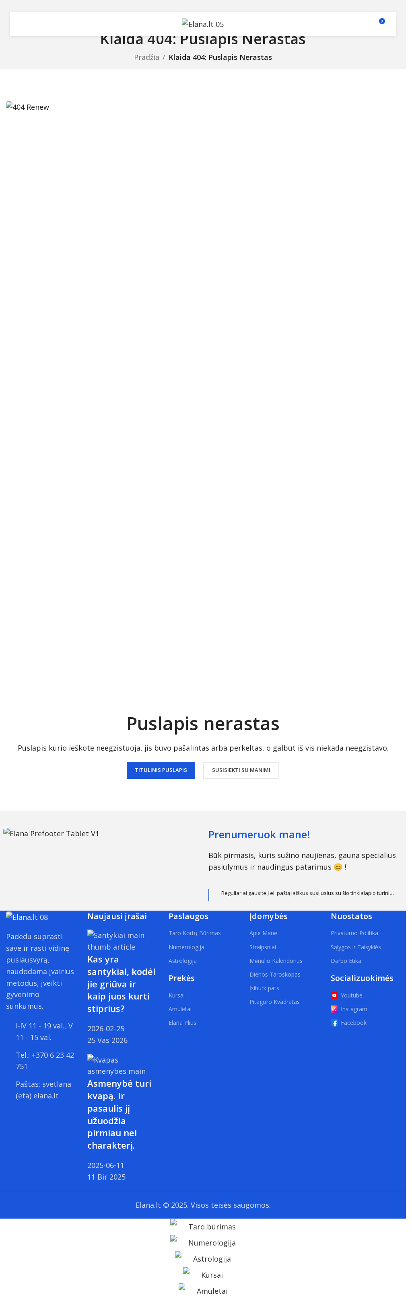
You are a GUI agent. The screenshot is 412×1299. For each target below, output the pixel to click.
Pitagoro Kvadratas (274, 1002)
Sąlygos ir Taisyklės (356, 947)
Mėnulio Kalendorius (276, 961)
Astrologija (183, 961)
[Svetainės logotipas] (203, 23)
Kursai (177, 995)
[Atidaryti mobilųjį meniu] (25, 24)
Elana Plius (182, 1022)
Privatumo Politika (354, 933)
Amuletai (180, 1009)
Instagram (354, 1009)
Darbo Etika (346, 961)
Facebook (354, 1022)
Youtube (352, 995)
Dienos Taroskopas (275, 974)
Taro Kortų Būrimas (195, 933)
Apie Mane (263, 933)
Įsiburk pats (264, 988)
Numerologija (186, 947)
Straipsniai (262, 947)
